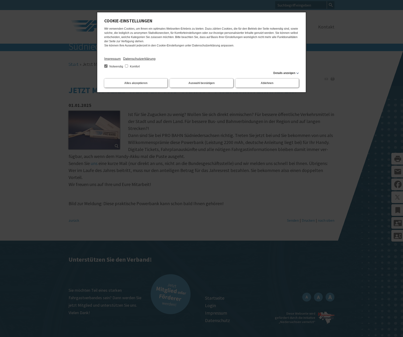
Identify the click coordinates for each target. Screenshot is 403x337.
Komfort (134, 66)
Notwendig (116, 66)
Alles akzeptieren (135, 83)
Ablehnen (267, 83)
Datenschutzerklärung (139, 58)
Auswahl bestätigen (201, 83)
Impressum (112, 58)
